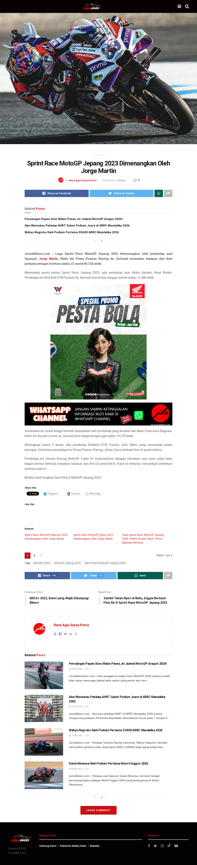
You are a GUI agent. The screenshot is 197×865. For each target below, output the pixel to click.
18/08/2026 (76, 669)
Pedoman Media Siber (73, 845)
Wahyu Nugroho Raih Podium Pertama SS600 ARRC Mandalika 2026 (72, 232)
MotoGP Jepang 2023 (68, 563)
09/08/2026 (76, 769)
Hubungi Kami (47, 845)
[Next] (102, 241)
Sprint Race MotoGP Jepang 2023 (105, 563)
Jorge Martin (48, 258)
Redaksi (94, 845)
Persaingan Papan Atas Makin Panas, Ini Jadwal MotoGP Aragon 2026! (74, 219)
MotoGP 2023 (42, 563)
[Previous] (95, 241)
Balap (122, 180)
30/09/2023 (108, 180)
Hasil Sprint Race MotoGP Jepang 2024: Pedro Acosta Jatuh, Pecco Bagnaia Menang (143, 538)
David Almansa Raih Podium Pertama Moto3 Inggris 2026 (108, 763)
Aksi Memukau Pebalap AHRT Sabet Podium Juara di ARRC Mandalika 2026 (77, 225)
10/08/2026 (76, 706)
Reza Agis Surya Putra (83, 180)
